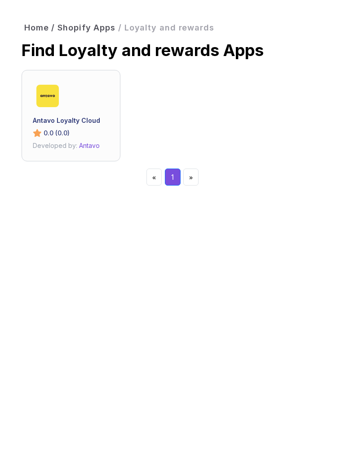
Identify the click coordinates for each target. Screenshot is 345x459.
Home (36, 27)
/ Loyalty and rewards (166, 27)
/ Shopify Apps (83, 27)
